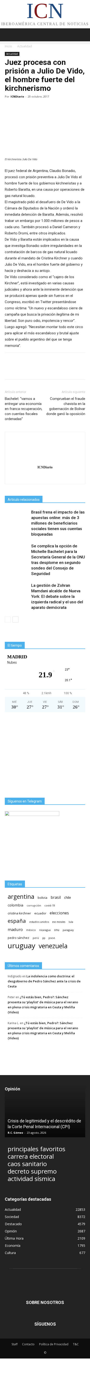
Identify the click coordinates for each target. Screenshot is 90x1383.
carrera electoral (31, 1156)
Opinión (11, 1231)
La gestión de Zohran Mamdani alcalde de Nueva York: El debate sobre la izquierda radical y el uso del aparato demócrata (57, 596)
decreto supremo (32, 1171)
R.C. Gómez (15, 1132)
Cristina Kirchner (19, 913)
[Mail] (45, 477)
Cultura (10, 1252)
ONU (56, 930)
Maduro (15, 929)
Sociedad (12, 1216)
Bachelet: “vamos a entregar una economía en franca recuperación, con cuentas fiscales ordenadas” (23, 409)
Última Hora (14, 1238)
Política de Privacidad (53, 1344)
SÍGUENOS (45, 1324)
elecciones (59, 913)
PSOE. (52, 938)
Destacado (13, 1224)
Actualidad (24, 46)
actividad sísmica (31, 1178)
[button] (83, 34)
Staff (15, 1344)
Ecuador (40, 913)
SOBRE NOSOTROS (45, 1302)
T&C (76, 1344)
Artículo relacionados (24, 500)
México (31, 930)
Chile (67, 897)
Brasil (56, 897)
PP (43, 938)
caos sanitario (27, 1163)
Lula (71, 922)
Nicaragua (45, 930)
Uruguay (21, 945)
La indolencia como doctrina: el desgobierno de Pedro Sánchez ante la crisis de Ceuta (44, 981)
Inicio (8, 46)
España (17, 920)
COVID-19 (49, 905)
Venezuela (53, 945)
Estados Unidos (39, 922)
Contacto (28, 1344)
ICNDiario (17, 96)
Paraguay (68, 930)
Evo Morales (58, 922)
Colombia (15, 905)
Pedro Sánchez (18, 938)
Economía (12, 1245)
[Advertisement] (45, 755)
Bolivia (42, 897)
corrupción (34, 905)
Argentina (21, 896)
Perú (36, 938)
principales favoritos (36, 1148)
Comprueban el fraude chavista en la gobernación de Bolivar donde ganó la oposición (65, 406)
